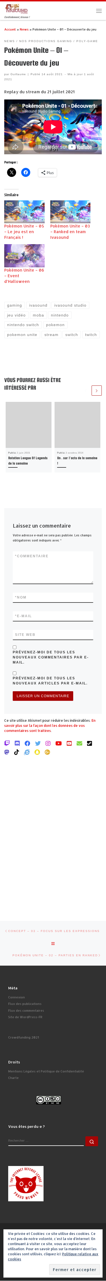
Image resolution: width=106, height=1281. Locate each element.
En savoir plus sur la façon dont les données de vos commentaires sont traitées (50, 725)
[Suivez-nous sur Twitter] (38, 743)
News (24, 29)
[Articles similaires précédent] (86, 390)
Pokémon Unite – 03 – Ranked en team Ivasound (70, 232)
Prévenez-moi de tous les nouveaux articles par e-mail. (50, 680)
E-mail (23, 616)
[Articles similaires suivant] (97, 390)
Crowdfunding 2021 (23, 1037)
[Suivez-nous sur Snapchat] (37, 752)
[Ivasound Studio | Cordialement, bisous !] (16, 8)
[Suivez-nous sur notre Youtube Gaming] (58, 743)
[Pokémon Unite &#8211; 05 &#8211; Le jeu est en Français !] (24, 211)
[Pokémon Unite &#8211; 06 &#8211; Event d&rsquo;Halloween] (24, 255)
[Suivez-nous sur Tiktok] (16, 752)
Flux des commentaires (26, 1011)
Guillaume (18, 74)
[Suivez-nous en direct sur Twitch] (7, 743)
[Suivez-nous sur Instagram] (48, 743)
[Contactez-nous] (79, 743)
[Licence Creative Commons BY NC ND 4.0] (48, 1100)
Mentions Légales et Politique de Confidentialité (46, 1071)
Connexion (16, 997)
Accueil (10, 29)
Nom (21, 597)
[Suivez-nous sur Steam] (89, 743)
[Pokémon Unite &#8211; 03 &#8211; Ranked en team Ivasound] (70, 211)
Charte (13, 1078)
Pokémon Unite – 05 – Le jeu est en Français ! (24, 232)
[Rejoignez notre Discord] (17, 743)
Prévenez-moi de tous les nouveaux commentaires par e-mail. (51, 657)
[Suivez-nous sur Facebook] (27, 743)
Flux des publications (25, 1004)
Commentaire (32, 556)
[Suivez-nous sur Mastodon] (6, 752)
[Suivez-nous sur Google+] (47, 752)
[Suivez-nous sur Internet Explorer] (27, 752)
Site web (25, 635)
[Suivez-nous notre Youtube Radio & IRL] (69, 743)
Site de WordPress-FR (25, 1017)
